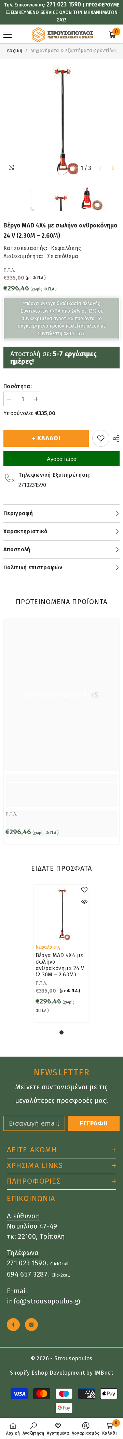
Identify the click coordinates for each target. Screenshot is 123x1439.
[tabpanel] (62, 953)
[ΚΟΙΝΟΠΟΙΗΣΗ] (114, 438)
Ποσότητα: (17, 386)
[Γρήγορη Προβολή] (84, 902)
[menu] (7, 35)
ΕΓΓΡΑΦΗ (94, 1123)
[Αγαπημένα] (100, 438)
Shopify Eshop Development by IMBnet (61, 1373)
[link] (61, 795)
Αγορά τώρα (62, 459)
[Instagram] (31, 1324)
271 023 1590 (63, 4)
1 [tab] (61, 1032)
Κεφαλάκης (66, 248)
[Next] (113, 168)
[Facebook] (13, 1324)
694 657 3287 (27, 1274)
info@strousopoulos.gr (44, 1301)
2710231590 (32, 485)
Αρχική (15, 50)
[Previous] (100, 168)
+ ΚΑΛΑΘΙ (46, 438)
